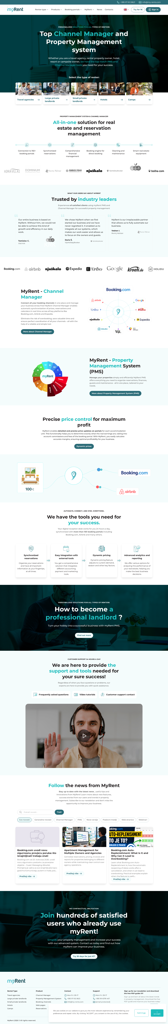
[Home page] (15, 9)
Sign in (155, 9)
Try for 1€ (138, 9)
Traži (59, 812)
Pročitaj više (25, 876)
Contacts (109, 9)
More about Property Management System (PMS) (115, 393)
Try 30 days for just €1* (84, 956)
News (99, 9)
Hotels (10, 1005)
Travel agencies (13, 995)
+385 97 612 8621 (127, 2)
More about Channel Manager (37, 332)
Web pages (40, 1005)
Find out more (84, 635)
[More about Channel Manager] (118, 311)
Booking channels (43, 1002)
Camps (10, 1009)
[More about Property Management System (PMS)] (49, 376)
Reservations (41, 1009)
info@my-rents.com (151, 2)
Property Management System (48, 999)
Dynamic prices (84, 446)
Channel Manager (43, 995)
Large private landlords (17, 999)
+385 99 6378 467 (103, 999)
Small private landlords (16, 1002)
